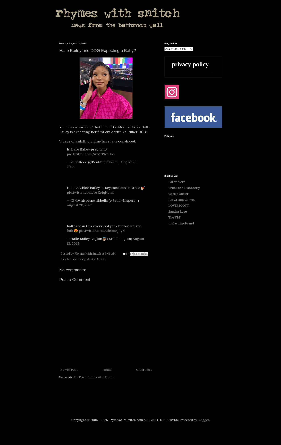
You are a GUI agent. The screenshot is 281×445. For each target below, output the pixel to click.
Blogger (203, 420)
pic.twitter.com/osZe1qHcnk (90, 192)
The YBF (174, 217)
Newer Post (69, 369)
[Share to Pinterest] (146, 254)
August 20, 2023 (79, 205)
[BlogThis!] (135, 254)
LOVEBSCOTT (178, 205)
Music (101, 259)
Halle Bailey (77, 259)
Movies (91, 259)
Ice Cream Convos (181, 199)
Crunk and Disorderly (184, 188)
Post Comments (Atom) (96, 377)
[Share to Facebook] (143, 254)
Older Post (144, 369)
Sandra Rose (177, 211)
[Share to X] (139, 254)
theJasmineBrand (181, 223)
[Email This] (132, 254)
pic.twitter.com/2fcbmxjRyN (102, 230)
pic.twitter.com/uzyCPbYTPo (90, 154)
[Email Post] (124, 253)
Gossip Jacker (178, 194)
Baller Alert (176, 182)
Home (106, 369)
